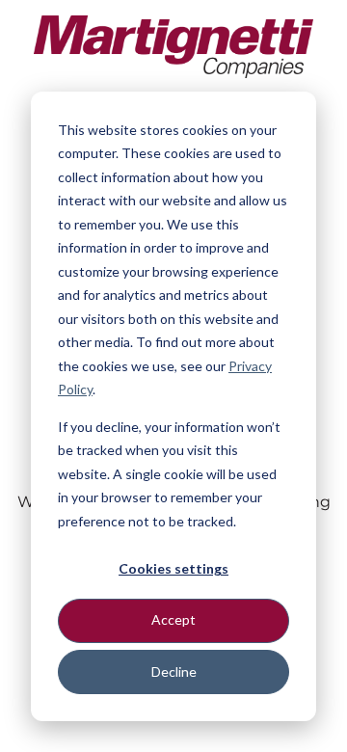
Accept (173, 619)
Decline (174, 671)
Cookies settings (173, 568)
